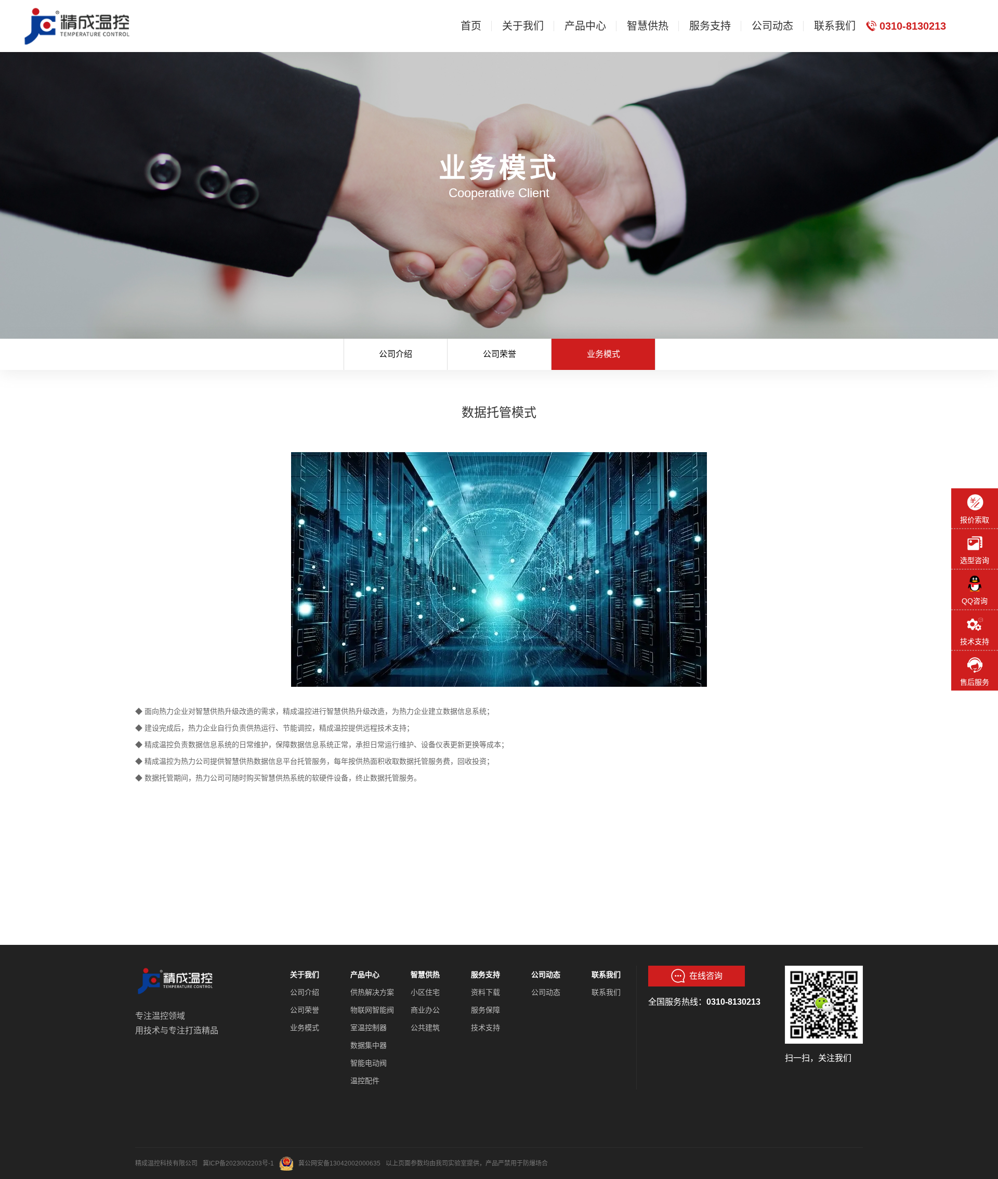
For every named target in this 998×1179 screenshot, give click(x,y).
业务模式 (603, 354)
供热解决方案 (372, 992)
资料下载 (485, 992)
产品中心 (364, 974)
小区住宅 (425, 992)
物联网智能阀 (372, 1010)
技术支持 (485, 1027)
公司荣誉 (499, 354)
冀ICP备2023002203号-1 (238, 1163)
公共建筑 (425, 1027)
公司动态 (545, 974)
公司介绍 (395, 354)
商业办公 (425, 1010)
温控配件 (364, 1081)
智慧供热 (425, 974)
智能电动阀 (368, 1063)
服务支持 (485, 974)
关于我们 (304, 974)
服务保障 (485, 1010)
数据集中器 (368, 1045)
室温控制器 (368, 1027)
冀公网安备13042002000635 (339, 1163)
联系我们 (606, 974)
